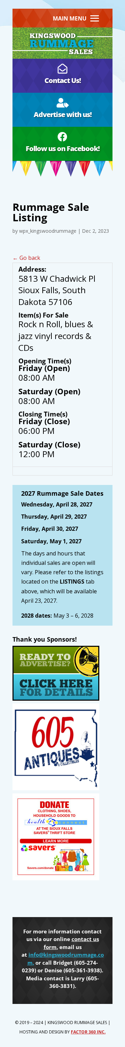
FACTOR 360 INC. (88, 1032)
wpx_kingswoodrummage (47, 231)
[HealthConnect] (55, 878)
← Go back (26, 258)
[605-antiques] (55, 788)
